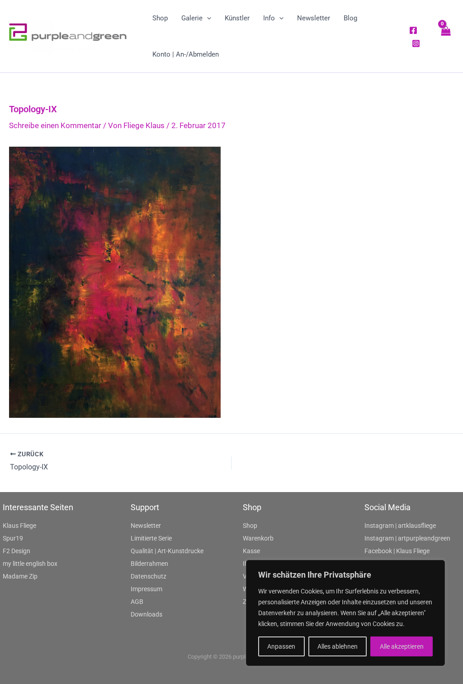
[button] (207, 18)
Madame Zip (20, 576)
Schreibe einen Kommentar (55, 125)
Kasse (251, 551)
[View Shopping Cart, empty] (445, 36)
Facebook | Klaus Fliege (397, 551)
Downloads (146, 614)
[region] (345, 613)
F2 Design (16, 551)
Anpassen (281, 646)
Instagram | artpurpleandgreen (407, 538)
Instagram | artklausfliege (400, 525)
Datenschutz (148, 576)
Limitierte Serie (151, 538)
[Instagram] (416, 43)
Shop (250, 525)
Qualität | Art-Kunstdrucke (167, 551)
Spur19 (13, 538)
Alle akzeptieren (402, 646)
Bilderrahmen (149, 563)
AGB (137, 601)
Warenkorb (258, 538)
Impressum (146, 589)
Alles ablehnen (337, 646)
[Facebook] (413, 30)
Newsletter (146, 525)
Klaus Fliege (19, 525)
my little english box (30, 563)
